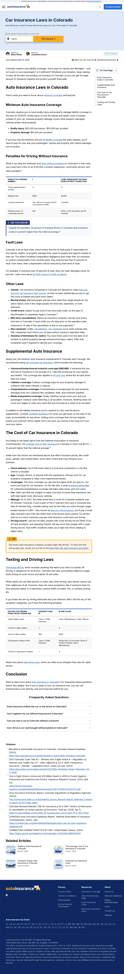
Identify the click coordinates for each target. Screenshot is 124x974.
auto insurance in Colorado (45, 682)
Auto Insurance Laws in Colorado (105, 78)
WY (83, 927)
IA (55, 924)
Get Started (47, 39)
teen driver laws (32, 662)
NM (7, 927)
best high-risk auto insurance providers (68, 548)
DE (33, 924)
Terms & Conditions (67, 896)
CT (29, 924)
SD (45, 927)
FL (36, 924)
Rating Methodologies (111, 901)
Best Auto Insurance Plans (90, 910)
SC (41, 927)
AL (7, 924)
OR (31, 927)
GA (40, 924)
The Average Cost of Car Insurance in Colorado (76, 847)
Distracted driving (15, 567)
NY (11, 927)
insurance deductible (78, 485)
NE (102, 924)
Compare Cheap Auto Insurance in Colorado (27, 862)
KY (62, 924)
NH (110, 924)
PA (34, 927)
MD (73, 924)
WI (79, 927)
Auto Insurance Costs (88, 903)
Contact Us (110, 911)
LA (66, 924)
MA (78, 924)
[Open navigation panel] (3, 7)
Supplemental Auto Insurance (106, 86)
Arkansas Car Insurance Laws (76, 862)
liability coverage (54, 139)
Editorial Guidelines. (95, 1)
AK (10, 924)
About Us (109, 891)
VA (63, 927)
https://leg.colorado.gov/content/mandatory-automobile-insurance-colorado (47, 755)
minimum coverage (53, 95)
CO (25, 924)
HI (43, 924)
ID (47, 924)
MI (82, 924)
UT (56, 927)
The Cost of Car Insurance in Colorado (104, 94)
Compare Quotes (112, 7)
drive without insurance (53, 163)
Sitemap (108, 915)
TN (48, 927)
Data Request (64, 900)
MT (98, 924)
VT (60, 927)
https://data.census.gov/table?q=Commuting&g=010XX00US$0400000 (45, 833)
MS (90, 924)
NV (106, 924)
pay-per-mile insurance (62, 510)
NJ (114, 924)
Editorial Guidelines (113, 896)
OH (23, 927)
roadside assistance (39, 414)
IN (52, 924)
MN (85, 924)
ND (19, 927)
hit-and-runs (59, 375)
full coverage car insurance (39, 362)
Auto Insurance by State (90, 897)
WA (71, 927)
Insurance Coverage (90, 891)
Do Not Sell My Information (65, 905)
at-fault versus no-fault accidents (49, 274)
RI (38, 927)
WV (75, 927)
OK (27, 927)
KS (58, 924)
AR (18, 924)
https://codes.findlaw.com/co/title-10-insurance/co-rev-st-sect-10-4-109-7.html (49, 813)
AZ (14, 924)
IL (49, 924)
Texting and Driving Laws (106, 103)
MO (94, 924)
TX (52, 927)
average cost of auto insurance (41, 444)
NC (15, 927)
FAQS (107, 906)
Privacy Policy (64, 891)
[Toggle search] (99, 7)
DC (67, 927)
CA (21, 924)
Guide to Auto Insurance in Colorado (29, 847)
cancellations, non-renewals (48, 329)
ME (69, 924)
